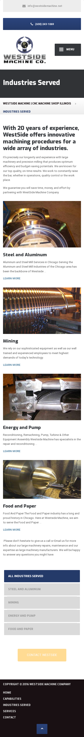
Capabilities (12, 699)
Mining (10, 341)
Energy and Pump (22, 427)
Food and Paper (19, 506)
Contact (9, 717)
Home (7, 692)
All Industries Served (25, 576)
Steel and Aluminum (25, 255)
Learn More (11, 278)
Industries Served (17, 705)
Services (9, 711)
